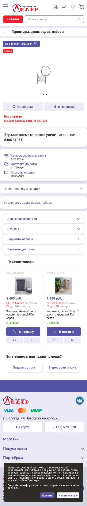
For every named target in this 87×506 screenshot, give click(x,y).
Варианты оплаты (20, 239)
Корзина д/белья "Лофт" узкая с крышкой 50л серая (22, 314)
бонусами (31, 303)
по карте (24, 306)
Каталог (13, 19)
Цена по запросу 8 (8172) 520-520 (25, 121)
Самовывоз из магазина (28, 155)
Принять (47, 495)
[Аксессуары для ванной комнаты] (5, 32)
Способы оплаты (23, 172)
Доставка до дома (24, 164)
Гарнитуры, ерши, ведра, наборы (28, 202)
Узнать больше (68, 495)
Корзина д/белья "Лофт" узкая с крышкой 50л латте (62, 314)
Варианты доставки (21, 249)
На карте (23, 427)
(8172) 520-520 (64, 427)
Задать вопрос (24, 367)
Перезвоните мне (62, 367)
